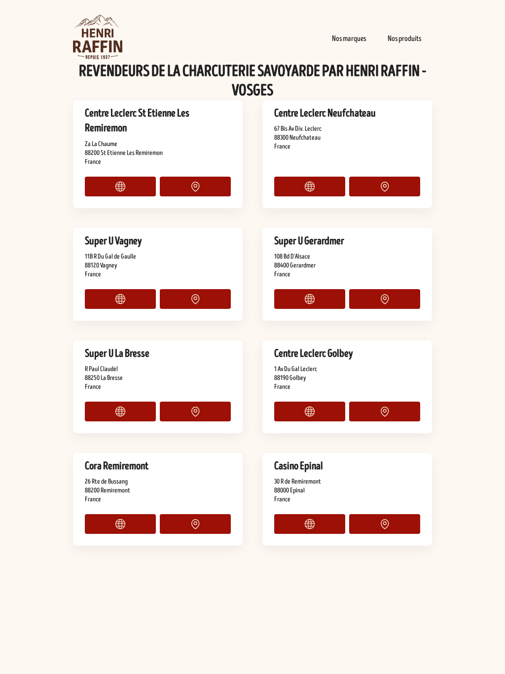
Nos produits (404, 38)
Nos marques (349, 38)
